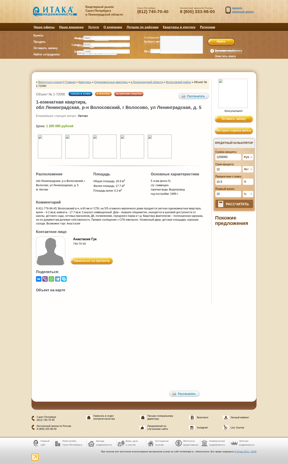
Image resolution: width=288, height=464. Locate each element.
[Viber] (45, 279)
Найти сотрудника (47, 54)
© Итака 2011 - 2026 (245, 451)
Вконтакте (202, 417)
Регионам (207, 27)
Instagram (202, 427)
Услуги (93, 27)
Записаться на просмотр (92, 261)
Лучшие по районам (142, 27)
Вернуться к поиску (50, 82)
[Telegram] (57, 279)
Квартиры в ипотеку (179, 27)
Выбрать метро (154, 41)
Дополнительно (225, 50)
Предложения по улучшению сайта (157, 427)
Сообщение (151, 37)
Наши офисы (44, 27)
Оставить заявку (46, 48)
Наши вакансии (71, 27)
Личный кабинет (240, 417)
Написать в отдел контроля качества (104, 417)
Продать (40, 41)
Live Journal (237, 427)
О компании (113, 27)
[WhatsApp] (51, 279)
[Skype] (64, 279)
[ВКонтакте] (38, 279)
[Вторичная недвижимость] (58, 14)
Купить (39, 35)
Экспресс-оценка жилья (233, 130)
